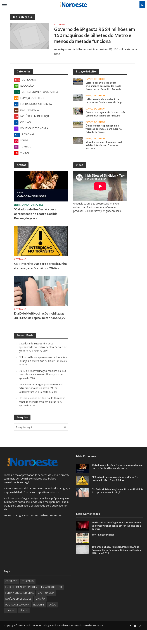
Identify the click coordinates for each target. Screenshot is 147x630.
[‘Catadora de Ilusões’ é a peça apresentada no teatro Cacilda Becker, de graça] (41, 186)
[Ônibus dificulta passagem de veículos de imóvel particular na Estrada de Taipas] (78, 124)
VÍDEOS (24, 610)
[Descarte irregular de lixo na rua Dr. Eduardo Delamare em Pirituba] (78, 111)
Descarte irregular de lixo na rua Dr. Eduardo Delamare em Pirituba (106, 114)
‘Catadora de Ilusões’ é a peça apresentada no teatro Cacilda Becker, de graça (35, 213)
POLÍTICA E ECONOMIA (17, 604)
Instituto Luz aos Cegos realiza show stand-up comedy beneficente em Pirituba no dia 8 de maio (116, 525)
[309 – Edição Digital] (82, 537)
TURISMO (10, 610)
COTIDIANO (60, 24)
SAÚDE (52, 604)
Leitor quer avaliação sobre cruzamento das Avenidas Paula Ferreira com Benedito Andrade (103, 85)
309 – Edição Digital (103, 534)
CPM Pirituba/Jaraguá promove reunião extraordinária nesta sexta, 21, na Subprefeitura (41, 388)
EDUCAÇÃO (28, 581)
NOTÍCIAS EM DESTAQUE (18, 598)
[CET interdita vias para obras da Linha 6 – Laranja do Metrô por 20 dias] (41, 240)
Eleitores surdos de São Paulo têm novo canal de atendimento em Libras (42, 399)
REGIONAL (38, 604)
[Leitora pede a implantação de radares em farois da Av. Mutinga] (78, 97)
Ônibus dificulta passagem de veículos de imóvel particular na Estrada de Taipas (104, 128)
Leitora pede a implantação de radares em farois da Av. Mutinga (104, 101)
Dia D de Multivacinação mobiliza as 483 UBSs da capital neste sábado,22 (39, 316)
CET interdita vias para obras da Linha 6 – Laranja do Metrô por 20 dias (40, 266)
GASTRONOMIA (46, 592)
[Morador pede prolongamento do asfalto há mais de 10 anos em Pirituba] (78, 140)
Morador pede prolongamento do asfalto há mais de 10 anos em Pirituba (104, 145)
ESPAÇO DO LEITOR (95, 79)
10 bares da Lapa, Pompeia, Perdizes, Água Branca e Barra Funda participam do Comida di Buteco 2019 (116, 549)
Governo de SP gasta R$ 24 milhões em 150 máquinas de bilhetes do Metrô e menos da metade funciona (94, 35)
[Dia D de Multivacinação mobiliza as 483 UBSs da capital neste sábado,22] (41, 290)
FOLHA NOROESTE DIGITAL (19, 592)
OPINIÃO (40, 598)
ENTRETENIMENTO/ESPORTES (28, 205)
